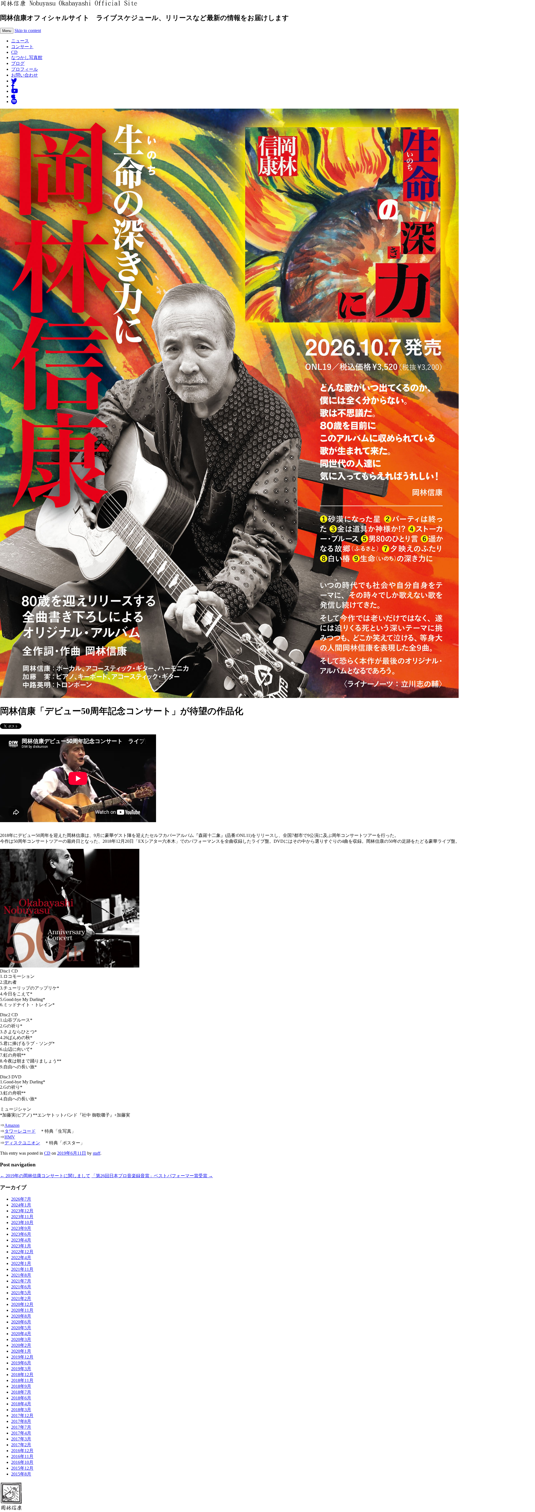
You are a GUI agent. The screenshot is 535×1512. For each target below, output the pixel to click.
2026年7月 (21, 1199)
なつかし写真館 (26, 57)
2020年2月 (21, 1345)
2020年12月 (22, 1304)
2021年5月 (21, 1292)
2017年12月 (22, 1415)
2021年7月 (21, 1281)
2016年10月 (22, 1462)
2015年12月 (22, 1468)
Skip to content (27, 30)
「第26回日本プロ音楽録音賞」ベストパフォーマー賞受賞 (152, 1175)
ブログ (18, 63)
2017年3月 (21, 1439)
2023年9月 (21, 1228)
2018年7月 (21, 1392)
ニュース (20, 40)
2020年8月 (21, 1316)
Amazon (12, 1125)
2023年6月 (21, 1234)
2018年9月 (21, 1386)
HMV (9, 1137)
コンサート (22, 46)
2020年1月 (21, 1351)
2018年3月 (21, 1409)
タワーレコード (20, 1131)
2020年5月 (21, 1327)
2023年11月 (22, 1216)
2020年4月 (21, 1333)
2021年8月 (21, 1275)
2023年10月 (22, 1222)
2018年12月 (22, 1374)
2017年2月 (21, 1444)
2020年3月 (21, 1339)
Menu (6, 31)
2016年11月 (22, 1456)
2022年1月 (21, 1263)
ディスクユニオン (22, 1142)
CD (14, 52)
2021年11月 (22, 1269)
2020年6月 (21, 1322)
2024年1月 (21, 1205)
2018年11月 (22, 1380)
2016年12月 (22, 1450)
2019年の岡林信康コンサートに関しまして (45, 1175)
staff (96, 1153)
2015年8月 (21, 1474)
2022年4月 (21, 1257)
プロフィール (24, 69)
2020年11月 (22, 1310)
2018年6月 (21, 1398)
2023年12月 (22, 1210)
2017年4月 (21, 1433)
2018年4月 (21, 1403)
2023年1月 (21, 1246)
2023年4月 (21, 1240)
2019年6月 (21, 1362)
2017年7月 (21, 1427)
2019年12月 (22, 1357)
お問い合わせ (24, 75)
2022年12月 (22, 1251)
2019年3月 (21, 1368)
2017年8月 (21, 1421)
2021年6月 (21, 1286)
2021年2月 (21, 1298)
